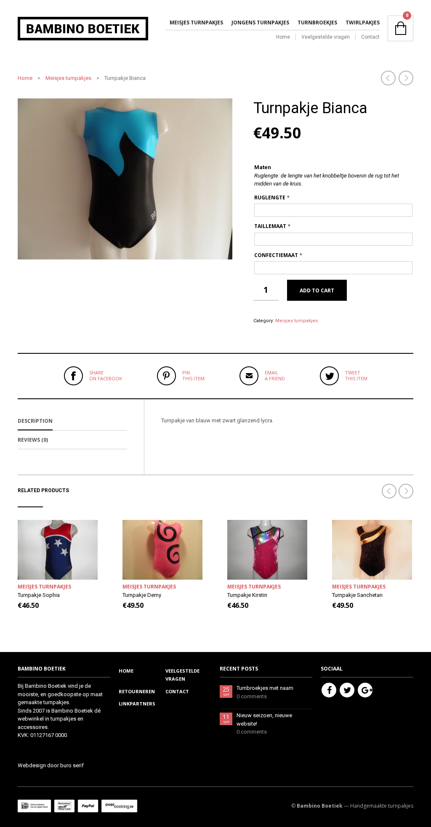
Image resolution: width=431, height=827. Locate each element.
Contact (370, 37)
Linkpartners (137, 703)
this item (193, 375)
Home (283, 37)
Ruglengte (272, 197)
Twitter (347, 690)
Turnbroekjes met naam (265, 688)
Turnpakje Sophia (39, 595)
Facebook (329, 690)
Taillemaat (272, 226)
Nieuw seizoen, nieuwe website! (264, 719)
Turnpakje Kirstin (247, 595)
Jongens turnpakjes (260, 22)
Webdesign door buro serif (51, 765)
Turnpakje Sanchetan (357, 595)
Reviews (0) (33, 439)
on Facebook (105, 375)
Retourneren (137, 691)
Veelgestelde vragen (325, 37)
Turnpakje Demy (141, 595)
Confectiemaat (278, 255)
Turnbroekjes (317, 22)
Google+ (365, 690)
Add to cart (317, 290)
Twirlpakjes (363, 22)
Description (35, 420)
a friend (275, 375)
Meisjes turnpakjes (196, 22)
